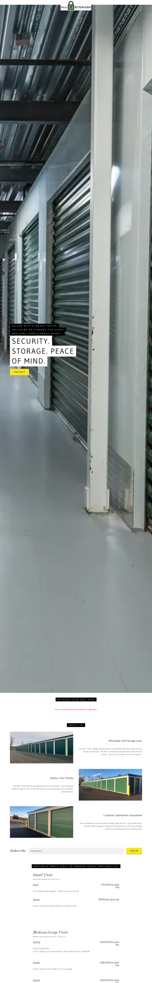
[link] (76, 2)
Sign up (134, 851)
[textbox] (76, 851)
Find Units (19, 372)
